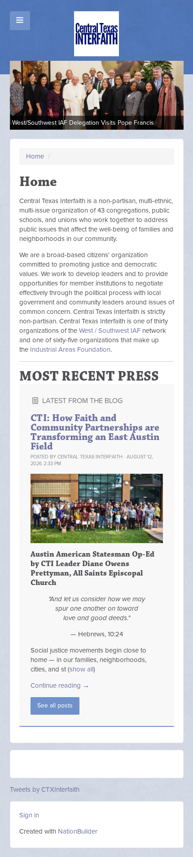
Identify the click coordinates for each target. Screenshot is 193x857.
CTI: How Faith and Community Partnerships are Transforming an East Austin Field (95, 432)
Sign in (29, 815)
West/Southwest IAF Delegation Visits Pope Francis (83, 123)
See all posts (55, 705)
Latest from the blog (81, 400)
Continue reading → (60, 685)
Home (35, 156)
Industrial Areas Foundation (70, 349)
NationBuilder (77, 831)
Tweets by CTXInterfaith (44, 789)
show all (81, 669)
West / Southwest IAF (109, 330)
